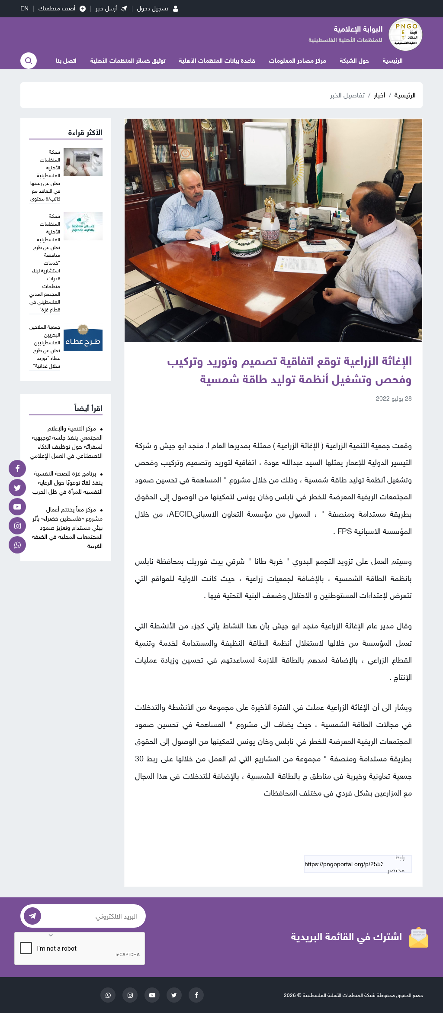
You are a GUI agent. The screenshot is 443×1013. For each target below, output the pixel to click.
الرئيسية (393, 61)
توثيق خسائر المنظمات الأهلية (127, 61)
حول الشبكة (354, 61)
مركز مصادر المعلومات (297, 61)
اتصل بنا (66, 61)
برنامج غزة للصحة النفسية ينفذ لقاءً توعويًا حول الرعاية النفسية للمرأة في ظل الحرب (67, 482)
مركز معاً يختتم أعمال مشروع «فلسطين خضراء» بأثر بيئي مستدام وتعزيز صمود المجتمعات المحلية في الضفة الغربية (67, 527)
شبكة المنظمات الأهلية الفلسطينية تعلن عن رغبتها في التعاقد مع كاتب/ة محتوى (45, 175)
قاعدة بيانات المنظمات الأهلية (217, 61)
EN (24, 8)
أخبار (379, 95)
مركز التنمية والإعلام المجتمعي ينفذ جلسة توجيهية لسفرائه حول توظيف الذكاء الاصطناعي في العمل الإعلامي (66, 442)
